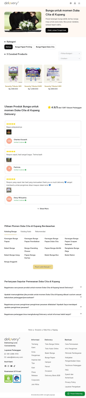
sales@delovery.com (15, 357)
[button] (70, 53)
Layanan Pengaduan (72, 387)
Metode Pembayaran (73, 353)
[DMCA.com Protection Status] (8, 379)
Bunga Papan (50, 358)
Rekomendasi (40, 232)
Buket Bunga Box (52, 255)
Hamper (48, 362)
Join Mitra (35, 384)
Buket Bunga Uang (12, 255)
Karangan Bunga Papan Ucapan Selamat (71, 242)
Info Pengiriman (71, 349)
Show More (44, 209)
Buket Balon (70, 255)
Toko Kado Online (51, 349)
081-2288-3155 (12, 354)
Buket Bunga (9, 248)
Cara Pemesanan (71, 344)
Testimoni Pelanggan (73, 365)
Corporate (35, 380)
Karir (33, 368)
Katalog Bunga (10, 232)
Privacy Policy (70, 382)
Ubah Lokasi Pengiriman (56, 30)
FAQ (66, 370)
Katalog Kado (26, 232)
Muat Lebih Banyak (42, 267)
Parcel (47, 367)
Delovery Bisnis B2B (52, 375)
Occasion (48, 371)
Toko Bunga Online (52, 344)
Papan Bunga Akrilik (53, 248)
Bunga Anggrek (10, 262)
